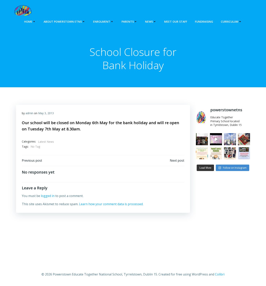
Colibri (220, 274)
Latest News (46, 141)
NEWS (149, 21)
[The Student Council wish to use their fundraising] (202, 153)
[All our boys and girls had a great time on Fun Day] (202, 139)
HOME (28, 21)
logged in (48, 196)
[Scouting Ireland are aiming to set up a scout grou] (244, 153)
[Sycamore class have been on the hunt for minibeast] (230, 153)
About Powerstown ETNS (63, 21)
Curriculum (229, 21)
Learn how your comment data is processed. (111, 204)
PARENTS (128, 21)
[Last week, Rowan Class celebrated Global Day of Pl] (244, 139)
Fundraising (204, 21)
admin (29, 113)
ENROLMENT (101, 21)
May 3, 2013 (46, 113)
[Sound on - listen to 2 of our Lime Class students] (216, 139)
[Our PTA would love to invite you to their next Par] (216, 153)
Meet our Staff (175, 21)
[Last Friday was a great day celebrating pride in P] (230, 139)
